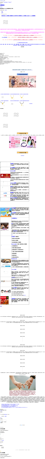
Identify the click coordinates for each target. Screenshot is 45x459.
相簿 (2, 11)
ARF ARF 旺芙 (12, 170)
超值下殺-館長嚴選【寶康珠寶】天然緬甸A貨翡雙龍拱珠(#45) (9, 406)
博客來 (11, 186)
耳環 (5, 44)
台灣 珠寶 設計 (22, 155)
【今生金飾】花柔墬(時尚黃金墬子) (4, 100)
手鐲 (14, 44)
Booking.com (14, 258)
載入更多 (1, 418)
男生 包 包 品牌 (14, 244)
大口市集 (14, 287)
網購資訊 (2, 5)
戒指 (1, 44)
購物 (12, 223)
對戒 (26, 44)
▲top (0, 417)
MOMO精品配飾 (4, 37)
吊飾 (12, 44)
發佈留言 (1, 422)
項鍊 (3, 44)
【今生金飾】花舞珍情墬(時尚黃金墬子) (14, 100)
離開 (3, 457)
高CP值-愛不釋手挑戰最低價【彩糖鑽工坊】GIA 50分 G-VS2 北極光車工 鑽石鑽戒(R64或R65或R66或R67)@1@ (14, 407)
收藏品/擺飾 (17, 44)
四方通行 (13, 236)
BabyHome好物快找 (13, 197)
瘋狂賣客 (11, 192)
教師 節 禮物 (30, 103)
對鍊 (28, 44)
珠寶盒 (23, 44)
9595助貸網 (14, 212)
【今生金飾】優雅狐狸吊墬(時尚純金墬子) (24, 100)
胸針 (21, 44)
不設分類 (3, 440)
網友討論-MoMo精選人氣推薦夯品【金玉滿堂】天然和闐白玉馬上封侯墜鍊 (10, 404)
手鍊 (7, 44)
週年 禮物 (24, 295)
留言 (6, 414)
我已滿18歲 (2, 457)
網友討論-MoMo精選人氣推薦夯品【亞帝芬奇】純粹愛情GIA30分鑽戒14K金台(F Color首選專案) (18, 15)
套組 (10, 44)
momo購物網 (12, 167)
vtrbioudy (1, 410)
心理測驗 (5, 416)
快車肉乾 (13, 298)
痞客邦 (5, 414)
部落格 (2, 12)
